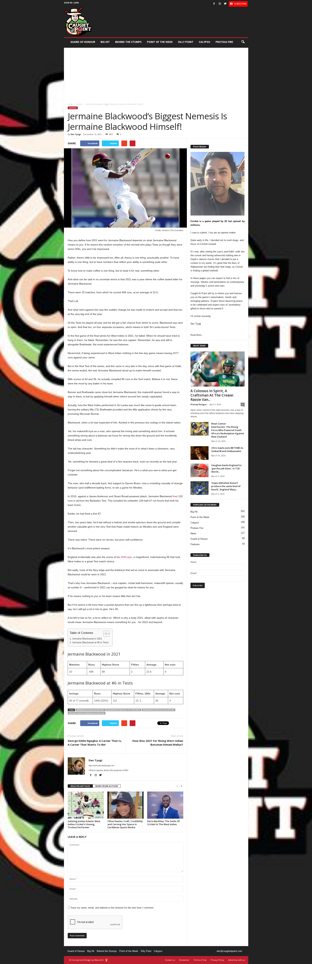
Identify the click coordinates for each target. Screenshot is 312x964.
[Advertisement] (156, 73)
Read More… (197, 335)
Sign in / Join (71, 2)
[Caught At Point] (78, 21)
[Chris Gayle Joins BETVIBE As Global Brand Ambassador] (199, 453)
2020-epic (126, 557)
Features (195, 544)
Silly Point (185, 42)
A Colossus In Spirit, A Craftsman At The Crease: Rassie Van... (212, 395)
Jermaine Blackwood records (90, 710)
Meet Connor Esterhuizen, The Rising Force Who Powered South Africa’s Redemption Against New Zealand (227, 430)
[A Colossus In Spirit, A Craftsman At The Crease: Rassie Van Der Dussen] (217, 369)
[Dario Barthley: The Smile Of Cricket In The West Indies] (165, 805)
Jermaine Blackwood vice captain (158, 710)
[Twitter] (225, 4)
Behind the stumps (128, 42)
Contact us (170, 960)
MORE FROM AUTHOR (106, 786)
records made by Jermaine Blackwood (86, 713)
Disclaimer (184, 960)
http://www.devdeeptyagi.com (101, 765)
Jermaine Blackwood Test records (123, 710)
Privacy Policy (217, 960)
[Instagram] (220, 4)
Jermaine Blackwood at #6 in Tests (90, 642)
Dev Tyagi (76, 134)
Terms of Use (200, 960)
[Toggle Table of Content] (105, 634)
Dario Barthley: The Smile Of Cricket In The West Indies (163, 823)
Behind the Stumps (107, 951)
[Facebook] (214, 4)
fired (175, 496)
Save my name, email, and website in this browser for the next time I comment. (112, 907)
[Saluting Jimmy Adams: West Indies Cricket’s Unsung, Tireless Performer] (86, 805)
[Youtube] (238, 4)
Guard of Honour (82, 42)
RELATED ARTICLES (80, 786)
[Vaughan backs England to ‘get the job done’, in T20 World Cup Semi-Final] (199, 470)
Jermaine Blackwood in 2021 (87, 638)
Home (70, 104)
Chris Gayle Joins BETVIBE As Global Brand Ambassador (227, 449)
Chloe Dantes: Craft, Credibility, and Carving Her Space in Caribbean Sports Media (125, 824)
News (193, 533)
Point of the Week (160, 42)
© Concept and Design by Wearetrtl (86, 960)
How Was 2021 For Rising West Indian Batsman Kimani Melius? (157, 742)
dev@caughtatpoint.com (229, 951)
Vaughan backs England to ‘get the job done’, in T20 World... (226, 468)
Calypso (204, 42)
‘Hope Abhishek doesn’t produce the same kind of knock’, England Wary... (225, 486)
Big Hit (105, 42)
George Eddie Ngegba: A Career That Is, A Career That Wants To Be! (95, 742)
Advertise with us (236, 960)
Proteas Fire (224, 42)
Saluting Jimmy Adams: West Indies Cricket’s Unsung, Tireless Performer (84, 824)
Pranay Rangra (198, 404)
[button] (243, 42)
